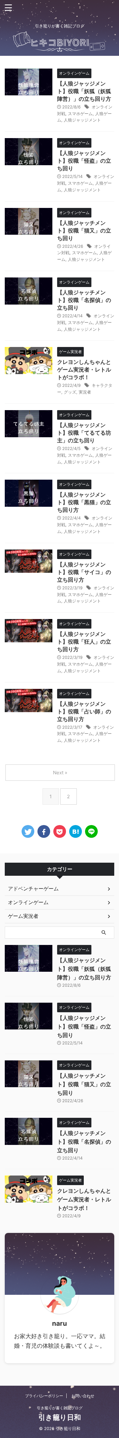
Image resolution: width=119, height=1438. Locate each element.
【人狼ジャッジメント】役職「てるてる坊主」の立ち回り (84, 433)
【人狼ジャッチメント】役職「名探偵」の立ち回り (84, 300)
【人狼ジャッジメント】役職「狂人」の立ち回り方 (84, 642)
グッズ (70, 392)
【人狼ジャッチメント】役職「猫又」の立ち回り (84, 230)
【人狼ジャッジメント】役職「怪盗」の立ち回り (84, 161)
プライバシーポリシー (44, 1395)
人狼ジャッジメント (82, 119)
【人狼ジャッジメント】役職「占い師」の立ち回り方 (84, 711)
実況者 (85, 392)
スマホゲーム (80, 113)
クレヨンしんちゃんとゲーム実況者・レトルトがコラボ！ (84, 369)
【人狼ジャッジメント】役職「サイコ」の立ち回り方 (84, 572)
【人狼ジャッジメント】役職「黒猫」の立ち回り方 (84, 502)
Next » (60, 773)
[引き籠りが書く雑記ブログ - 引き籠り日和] (75, 831)
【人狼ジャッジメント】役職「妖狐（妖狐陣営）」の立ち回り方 (84, 91)
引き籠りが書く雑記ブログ (60, 1407)
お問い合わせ (82, 1395)
